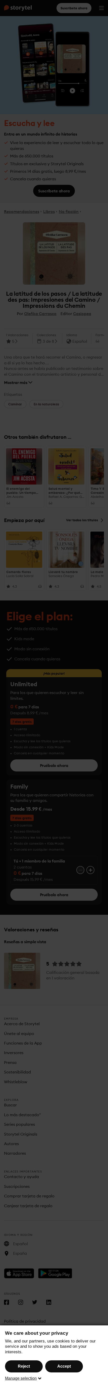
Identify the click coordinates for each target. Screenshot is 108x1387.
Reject (24, 1366)
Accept (64, 1366)
